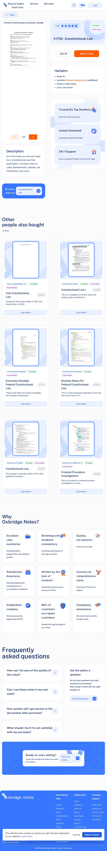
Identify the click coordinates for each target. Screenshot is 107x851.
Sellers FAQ (97, 805)
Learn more (26, 836)
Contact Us (97, 808)
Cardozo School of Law (76, 80)
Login (95, 5)
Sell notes (49, 3)
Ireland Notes (62, 842)
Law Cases (78, 816)
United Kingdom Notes (60, 808)
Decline (76, 834)
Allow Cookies (92, 834)
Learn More (26, 312)
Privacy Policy (98, 812)
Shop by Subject (16, 3)
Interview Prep (80, 827)
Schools (34, 3)
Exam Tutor (17, 7)
